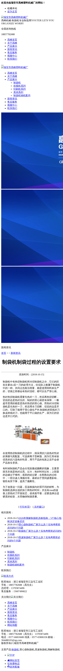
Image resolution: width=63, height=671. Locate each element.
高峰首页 (12, 39)
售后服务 (12, 52)
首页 (3, 353)
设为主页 (12, 11)
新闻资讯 (12, 49)
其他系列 (18, 92)
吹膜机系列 (19, 86)
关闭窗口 (38, 507)
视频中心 (12, 55)
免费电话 (15, 663)
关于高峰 (12, 43)
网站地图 (12, 625)
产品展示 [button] (12, 79)
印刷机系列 (19, 89)
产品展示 (12, 46)
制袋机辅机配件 (22, 95)
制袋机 (17, 82)
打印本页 (25, 507)
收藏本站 (12, 8)
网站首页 (15, 660)
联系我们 (12, 59)
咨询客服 (15, 666)
